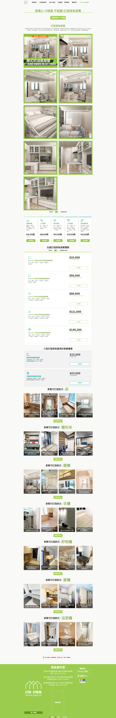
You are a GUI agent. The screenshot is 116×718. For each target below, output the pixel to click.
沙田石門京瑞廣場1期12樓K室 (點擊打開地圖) (58, 671)
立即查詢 (30, 240)
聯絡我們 (58, 702)
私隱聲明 (82, 682)
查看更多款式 (58, 421)
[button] (34, 2)
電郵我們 (82, 668)
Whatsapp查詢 (85, 2)
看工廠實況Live (82, 676)
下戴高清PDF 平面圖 (58, 17)
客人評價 (33, 712)
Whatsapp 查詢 (82, 671)
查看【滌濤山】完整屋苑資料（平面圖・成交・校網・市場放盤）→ (58, 657)
